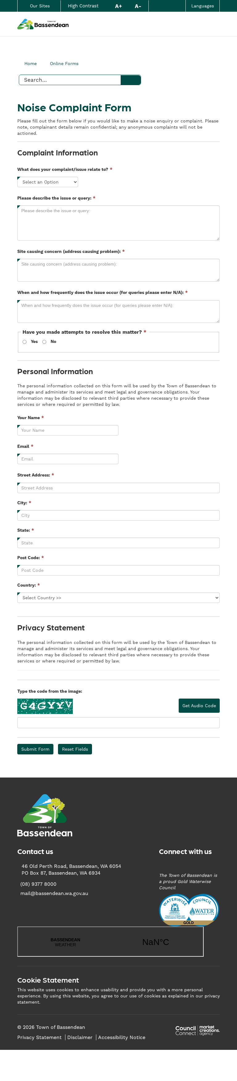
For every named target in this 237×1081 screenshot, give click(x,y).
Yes (34, 342)
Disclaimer (80, 1037)
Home (30, 63)
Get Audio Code (199, 705)
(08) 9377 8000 (38, 884)
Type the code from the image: (49, 691)
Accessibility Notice (121, 1037)
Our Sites (40, 5)
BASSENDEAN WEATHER (110, 941)
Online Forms (64, 63)
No (53, 342)
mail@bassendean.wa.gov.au (54, 893)
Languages (202, 5)
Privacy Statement (39, 1037)
